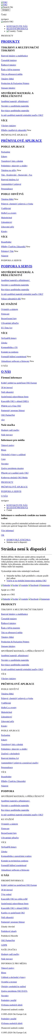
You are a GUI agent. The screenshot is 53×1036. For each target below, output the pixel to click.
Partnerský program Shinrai (13, 410)
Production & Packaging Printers (15, 83)
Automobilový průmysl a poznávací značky (19, 763)
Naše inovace (7, 435)
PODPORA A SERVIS (16, 266)
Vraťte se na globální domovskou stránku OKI (26, 580)
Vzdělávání (6, 208)
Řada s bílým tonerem (10, 69)
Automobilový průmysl (11, 184)
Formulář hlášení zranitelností (13, 356)
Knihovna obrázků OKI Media (14, 477)
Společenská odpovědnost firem (14, 397)
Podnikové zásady (9, 931)
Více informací (7, 530)
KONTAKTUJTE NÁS (17, 26)
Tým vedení (6, 894)
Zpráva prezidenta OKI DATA (14, 991)
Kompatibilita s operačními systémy (16, 856)
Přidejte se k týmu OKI (11, 406)
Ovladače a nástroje (9, 309)
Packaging (5, 152)
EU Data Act (6, 328)
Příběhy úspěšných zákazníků (13, 130)
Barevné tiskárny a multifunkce (14, 56)
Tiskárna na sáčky (8, 170)
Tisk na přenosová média (11, 74)
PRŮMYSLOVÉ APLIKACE (21, 140)
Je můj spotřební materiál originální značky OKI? (22, 115)
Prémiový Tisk (7, 251)
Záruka (4, 343)
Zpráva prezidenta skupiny (12, 468)
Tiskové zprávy (7, 445)
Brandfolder (6, 242)
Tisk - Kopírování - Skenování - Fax (16, 175)
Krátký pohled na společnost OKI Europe (19, 383)
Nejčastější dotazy (9, 338)
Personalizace (7, 189)
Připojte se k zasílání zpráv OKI (14, 473)
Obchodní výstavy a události (13, 454)
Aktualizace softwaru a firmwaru (15, 361)
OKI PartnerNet (8, 415)
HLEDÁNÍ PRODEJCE (17, 28)
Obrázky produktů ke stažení (13, 986)
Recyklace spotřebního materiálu (15, 110)
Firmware (5, 314)
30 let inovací (7, 387)
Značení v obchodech (10, 753)
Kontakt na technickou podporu (14, 861)
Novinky (5, 464)
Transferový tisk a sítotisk (12, 161)
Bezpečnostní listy (9, 318)
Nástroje (4, 256)
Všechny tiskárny (8, 125)
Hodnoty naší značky (10, 430)
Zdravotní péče (7, 227)
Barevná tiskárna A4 (10, 179)
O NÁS (6, 371)
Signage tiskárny (8, 88)
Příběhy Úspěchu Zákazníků (13, 246)
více (3, 420)
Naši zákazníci (7, 392)
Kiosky (4, 231)
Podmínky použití (8, 1000)
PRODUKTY (10, 41)
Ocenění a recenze (9, 982)
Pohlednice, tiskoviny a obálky (14, 166)
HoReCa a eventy (8, 213)
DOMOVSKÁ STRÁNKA (19, 540)
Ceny (3, 459)
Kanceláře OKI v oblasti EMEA (15, 401)
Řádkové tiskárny (8, 65)
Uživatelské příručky (10, 323)
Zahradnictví (6, 222)
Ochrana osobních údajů (11, 1005)
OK (2, 535)
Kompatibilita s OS (9, 347)
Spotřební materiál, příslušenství (14, 101)
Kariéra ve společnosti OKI (13, 913)
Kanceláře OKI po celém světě (14, 899)
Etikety (4, 156)
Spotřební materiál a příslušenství (15, 280)
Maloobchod (6, 217)
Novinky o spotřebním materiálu (15, 106)
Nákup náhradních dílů (11, 299)
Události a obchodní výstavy (13, 977)
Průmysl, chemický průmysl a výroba (17, 204)
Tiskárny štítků (7, 79)
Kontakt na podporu (9, 352)
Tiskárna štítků (7, 199)
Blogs (3, 450)
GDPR (4, 945)
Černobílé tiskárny (9, 60)
